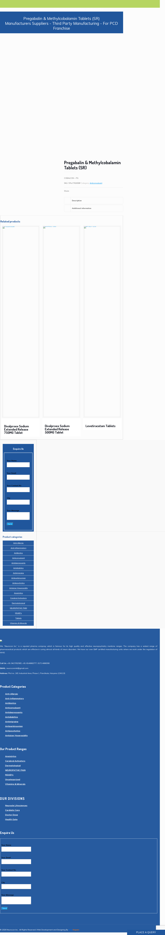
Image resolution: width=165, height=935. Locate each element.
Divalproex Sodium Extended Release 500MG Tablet (57, 429)
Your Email (11, 473)
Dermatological (18, 603)
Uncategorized (12, 779)
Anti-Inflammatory (18, 548)
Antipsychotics (18, 583)
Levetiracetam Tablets (101, 426)
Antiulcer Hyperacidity (18, 588)
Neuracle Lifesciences (16, 805)
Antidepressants (18, 563)
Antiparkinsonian (18, 578)
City (8, 498)
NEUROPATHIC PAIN (18, 608)
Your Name (11, 460)
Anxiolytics (18, 593)
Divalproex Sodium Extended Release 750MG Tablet (16, 429)
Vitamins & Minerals (18, 623)
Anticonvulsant (96, 183)
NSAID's (18, 613)
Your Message (13, 510)
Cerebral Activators (18, 598)
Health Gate (11, 819)
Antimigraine (18, 573)
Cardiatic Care (12, 810)
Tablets (18, 618)
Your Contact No (14, 485)
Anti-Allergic (18, 543)
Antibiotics (18, 553)
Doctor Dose (11, 814)
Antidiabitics (18, 568)
